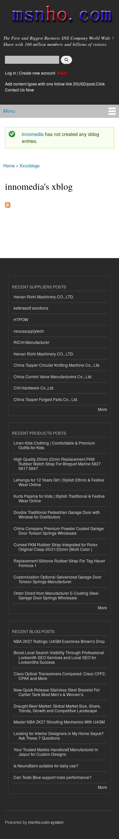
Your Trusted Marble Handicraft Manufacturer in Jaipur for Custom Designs (56, 752)
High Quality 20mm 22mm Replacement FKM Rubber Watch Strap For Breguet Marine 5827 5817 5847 (57, 463)
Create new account (37, 73)
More (102, 409)
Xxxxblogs (30, 165)
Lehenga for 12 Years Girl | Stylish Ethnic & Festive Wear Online (59, 482)
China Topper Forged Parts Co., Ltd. (46, 399)
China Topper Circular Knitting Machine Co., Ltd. (57, 365)
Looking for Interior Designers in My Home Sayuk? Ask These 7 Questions (59, 735)
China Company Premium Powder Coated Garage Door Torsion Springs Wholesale (59, 530)
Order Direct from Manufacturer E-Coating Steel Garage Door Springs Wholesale (56, 595)
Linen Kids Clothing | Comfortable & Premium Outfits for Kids (54, 445)
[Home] (59, 15)
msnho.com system (45, 822)
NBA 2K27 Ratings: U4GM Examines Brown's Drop (59, 641)
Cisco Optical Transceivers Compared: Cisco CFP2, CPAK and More (60, 676)
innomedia (33, 134)
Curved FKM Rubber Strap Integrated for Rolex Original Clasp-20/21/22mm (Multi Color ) (56, 547)
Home (9, 165)
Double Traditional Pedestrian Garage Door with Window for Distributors (57, 514)
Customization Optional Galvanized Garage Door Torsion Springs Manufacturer (57, 579)
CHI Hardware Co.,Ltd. (34, 387)
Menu (9, 111)
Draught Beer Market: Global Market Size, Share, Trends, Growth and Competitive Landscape (57, 708)
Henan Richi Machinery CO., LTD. (44, 296)
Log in (10, 73)
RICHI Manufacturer (31, 342)
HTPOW (21, 319)
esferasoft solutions (31, 308)
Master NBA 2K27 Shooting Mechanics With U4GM (59, 721)
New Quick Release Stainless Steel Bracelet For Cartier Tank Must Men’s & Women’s (57, 692)
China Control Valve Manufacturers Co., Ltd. (53, 376)
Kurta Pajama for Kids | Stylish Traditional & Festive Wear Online (59, 498)
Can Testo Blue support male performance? (53, 777)
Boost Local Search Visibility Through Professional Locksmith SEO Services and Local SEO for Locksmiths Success (59, 657)
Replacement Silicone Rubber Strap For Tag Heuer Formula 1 (59, 563)
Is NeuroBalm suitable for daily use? (46, 765)
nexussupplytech (29, 331)
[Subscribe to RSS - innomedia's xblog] (7, 203)
